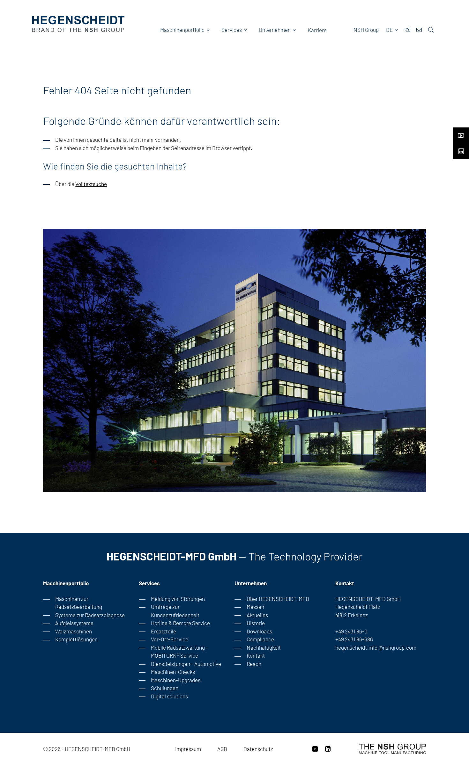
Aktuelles (257, 615)
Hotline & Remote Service (180, 623)
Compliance (260, 639)
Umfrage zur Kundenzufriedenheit (175, 610)
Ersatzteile (163, 631)
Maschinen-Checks (173, 671)
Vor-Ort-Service (169, 639)
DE (390, 29)
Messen (255, 606)
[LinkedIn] (461, 149)
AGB (222, 749)
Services (231, 29)
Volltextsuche (91, 184)
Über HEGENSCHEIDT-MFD (278, 598)
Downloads (259, 631)
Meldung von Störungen (178, 598)
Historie (256, 623)
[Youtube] (461, 133)
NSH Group (366, 29)
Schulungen (164, 688)
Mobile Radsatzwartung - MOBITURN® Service (179, 651)
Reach (254, 663)
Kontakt (256, 655)
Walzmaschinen (73, 631)
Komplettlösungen (76, 639)
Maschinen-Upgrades (175, 680)
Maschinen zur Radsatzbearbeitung (78, 602)
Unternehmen (275, 29)
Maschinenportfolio (182, 29)
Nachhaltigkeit (264, 647)
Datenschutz (258, 749)
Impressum (188, 749)
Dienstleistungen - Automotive (186, 663)
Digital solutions (169, 696)
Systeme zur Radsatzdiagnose (90, 615)
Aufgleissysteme (74, 623)
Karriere (317, 30)
